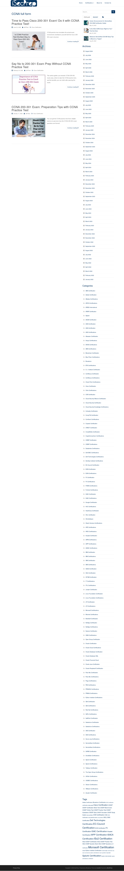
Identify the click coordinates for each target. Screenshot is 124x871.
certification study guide (87, 805)
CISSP (110, 805)
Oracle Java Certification (93, 664)
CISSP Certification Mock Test (91, 808)
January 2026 (89, 80)
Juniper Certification (91, 589)
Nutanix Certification (91, 631)
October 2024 (89, 142)
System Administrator (106, 856)
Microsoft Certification (101, 847)
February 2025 (89, 126)
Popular (87, 17)
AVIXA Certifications (91, 345)
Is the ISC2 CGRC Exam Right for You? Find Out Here (101, 30)
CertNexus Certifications (92, 378)
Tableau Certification (91, 768)
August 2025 (89, 101)
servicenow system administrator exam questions (95, 852)
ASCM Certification (91, 320)
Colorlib (98, 868)
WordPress (109, 868)
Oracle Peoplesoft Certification (94, 668)
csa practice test (92, 817)
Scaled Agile (104, 850)
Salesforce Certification (92, 722)
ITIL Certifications (91, 585)
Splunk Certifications (91, 764)
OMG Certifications (91, 635)
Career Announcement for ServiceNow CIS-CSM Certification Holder (101, 22)
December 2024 (90, 134)
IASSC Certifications (91, 548)
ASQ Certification (90, 328)
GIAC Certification (91, 494)
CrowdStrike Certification (93, 432)
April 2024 (88, 167)
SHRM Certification (91, 751)
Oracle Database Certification (94, 652)
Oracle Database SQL (92, 656)
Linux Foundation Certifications (94, 598)
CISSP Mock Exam (106, 808)
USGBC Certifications (92, 780)
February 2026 (89, 76)
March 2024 (88, 171)
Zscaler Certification (91, 793)
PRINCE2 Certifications (92, 689)
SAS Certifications (91, 735)
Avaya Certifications (91, 340)
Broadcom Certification (99, 802)
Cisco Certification (36, 27)
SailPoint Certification (92, 718)
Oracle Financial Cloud (92, 660)
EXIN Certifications (91, 473)
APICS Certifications (91, 303)
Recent (95, 17)
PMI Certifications (91, 685)
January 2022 (89, 279)
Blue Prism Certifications (93, 357)
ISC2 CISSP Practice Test (104, 842)
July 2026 (88, 55)
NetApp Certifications (92, 627)
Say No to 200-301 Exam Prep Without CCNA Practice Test (41, 65)
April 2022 (88, 267)
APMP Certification (91, 311)
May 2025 (88, 113)
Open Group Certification (93, 639)
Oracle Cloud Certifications (93, 648)
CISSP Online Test (88, 810)
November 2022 (90, 238)
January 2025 (89, 130)
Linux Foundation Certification (94, 594)
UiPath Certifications (91, 776)
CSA (106, 815)
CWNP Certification (91, 440)
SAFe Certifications (91, 714)
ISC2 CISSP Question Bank (90, 844)
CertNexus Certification (92, 374)
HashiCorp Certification (92, 511)
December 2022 (90, 234)
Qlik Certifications (91, 706)
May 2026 (88, 64)
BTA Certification (109, 802)
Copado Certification (91, 423)
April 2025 (88, 117)
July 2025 (88, 105)
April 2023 (88, 217)
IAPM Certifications (91, 540)
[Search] (113, 11)
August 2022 (89, 250)
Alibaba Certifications (92, 299)
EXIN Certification (91, 469)
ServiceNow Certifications (93, 747)
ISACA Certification (91, 569)
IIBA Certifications (91, 565)
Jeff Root (26, 27)
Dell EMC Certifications (92, 452)
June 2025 (88, 109)
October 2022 (89, 242)
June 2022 (88, 259)
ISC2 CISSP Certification (89, 842)
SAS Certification (90, 731)
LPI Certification (90, 602)
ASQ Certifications (91, 332)
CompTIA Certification (92, 415)
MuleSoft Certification (92, 619)
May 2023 (88, 213)
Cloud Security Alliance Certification (96, 398)
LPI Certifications (90, 606)
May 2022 (88, 263)
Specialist (108, 852)
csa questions (100, 817)
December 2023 (90, 184)
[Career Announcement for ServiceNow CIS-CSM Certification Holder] (86, 22)
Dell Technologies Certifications (95, 457)
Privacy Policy (16, 868)
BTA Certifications (91, 365)
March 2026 (88, 72)
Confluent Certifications (92, 419)
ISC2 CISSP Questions (105, 844)
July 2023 (88, 205)
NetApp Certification (91, 623)
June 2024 (88, 159)
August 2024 (89, 151)
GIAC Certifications (91, 498)
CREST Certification (91, 428)
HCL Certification (90, 515)
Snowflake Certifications (92, 755)
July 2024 (88, 155)
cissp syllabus (89, 815)
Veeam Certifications (91, 784)
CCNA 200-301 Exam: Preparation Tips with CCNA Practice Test (45, 108)
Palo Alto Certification (92, 672)
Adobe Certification (91, 295)
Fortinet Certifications (92, 490)
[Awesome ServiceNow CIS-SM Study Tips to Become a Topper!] (86, 38)
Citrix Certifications (91, 390)
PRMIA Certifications (91, 693)
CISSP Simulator (102, 812)
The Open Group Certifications (94, 772)
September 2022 (90, 246)
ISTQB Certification (91, 577)
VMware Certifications (92, 789)
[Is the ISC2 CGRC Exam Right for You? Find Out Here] (86, 30)
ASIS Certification (91, 324)
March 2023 (88, 221)
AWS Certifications (91, 349)
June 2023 (88, 209)
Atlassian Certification (92, 336)
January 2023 (89, 230)
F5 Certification (90, 477)
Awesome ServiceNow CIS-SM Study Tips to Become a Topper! (102, 38)
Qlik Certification (90, 701)
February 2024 (89, 176)
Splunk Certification (91, 760)
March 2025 (88, 122)
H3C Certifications (91, 506)
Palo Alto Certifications (92, 677)
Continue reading (72, 41)
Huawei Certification (91, 536)
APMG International (91, 307)
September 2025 (90, 97)
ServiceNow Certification (93, 743)
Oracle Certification (91, 643)
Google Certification (91, 502)
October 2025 (89, 93)
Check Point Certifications (93, 382)
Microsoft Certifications (92, 610)
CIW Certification (90, 394)
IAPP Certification (99, 834)
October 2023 (89, 192)
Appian (88, 315)
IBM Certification (90, 552)
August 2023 (89, 200)
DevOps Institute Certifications (94, 461)
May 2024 (88, 163)
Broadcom (89, 361)
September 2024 (90, 147)
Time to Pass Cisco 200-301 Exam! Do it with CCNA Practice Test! (45, 22)
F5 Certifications (90, 481)
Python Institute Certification (94, 850)
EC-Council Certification (92, 465)
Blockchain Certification (92, 353)
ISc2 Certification (103, 838)
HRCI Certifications (91, 531)
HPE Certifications (91, 527)
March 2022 (88, 271)
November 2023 (90, 188)
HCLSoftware (89, 519)
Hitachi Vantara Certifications (94, 523)
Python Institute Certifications (94, 697)
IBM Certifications (91, 556)
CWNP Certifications (91, 444)
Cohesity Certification (92, 411)
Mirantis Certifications (92, 614)
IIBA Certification (90, 560)
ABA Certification (90, 291)
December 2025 (90, 84)
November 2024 (90, 138)
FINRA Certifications (91, 486)
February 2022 (89, 275)
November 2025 (90, 88)
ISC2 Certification (91, 573)
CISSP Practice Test (100, 810)
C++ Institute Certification (93, 369)
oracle (83, 850)
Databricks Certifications (92, 448)
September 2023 (90, 196)
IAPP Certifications (91, 544)
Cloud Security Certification (93, 403)
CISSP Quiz (93, 812)
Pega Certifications (91, 681)
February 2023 (89, 225)
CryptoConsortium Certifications (95, 436)
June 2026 (88, 59)
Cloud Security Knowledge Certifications (97, 407)
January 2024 (89, 180)
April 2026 (88, 68)
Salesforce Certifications (92, 726)
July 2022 (88, 254)
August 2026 (89, 51)
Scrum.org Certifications (92, 739)
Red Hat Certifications (92, 710)
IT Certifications (90, 581)
